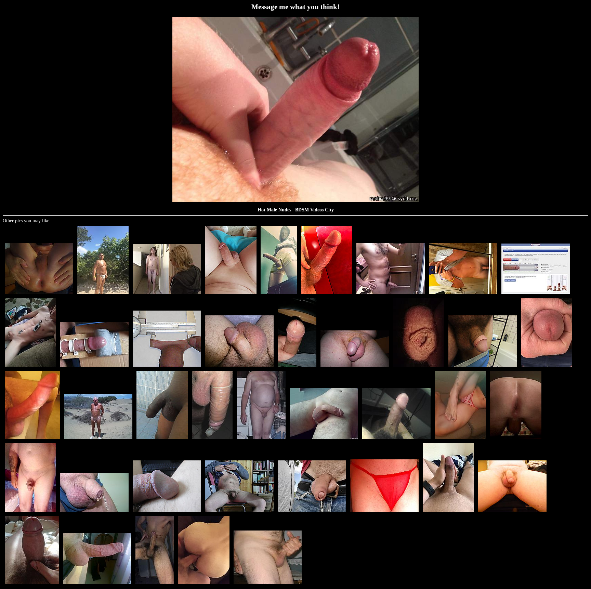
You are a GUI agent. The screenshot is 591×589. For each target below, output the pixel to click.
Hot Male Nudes (274, 209)
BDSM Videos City (314, 209)
